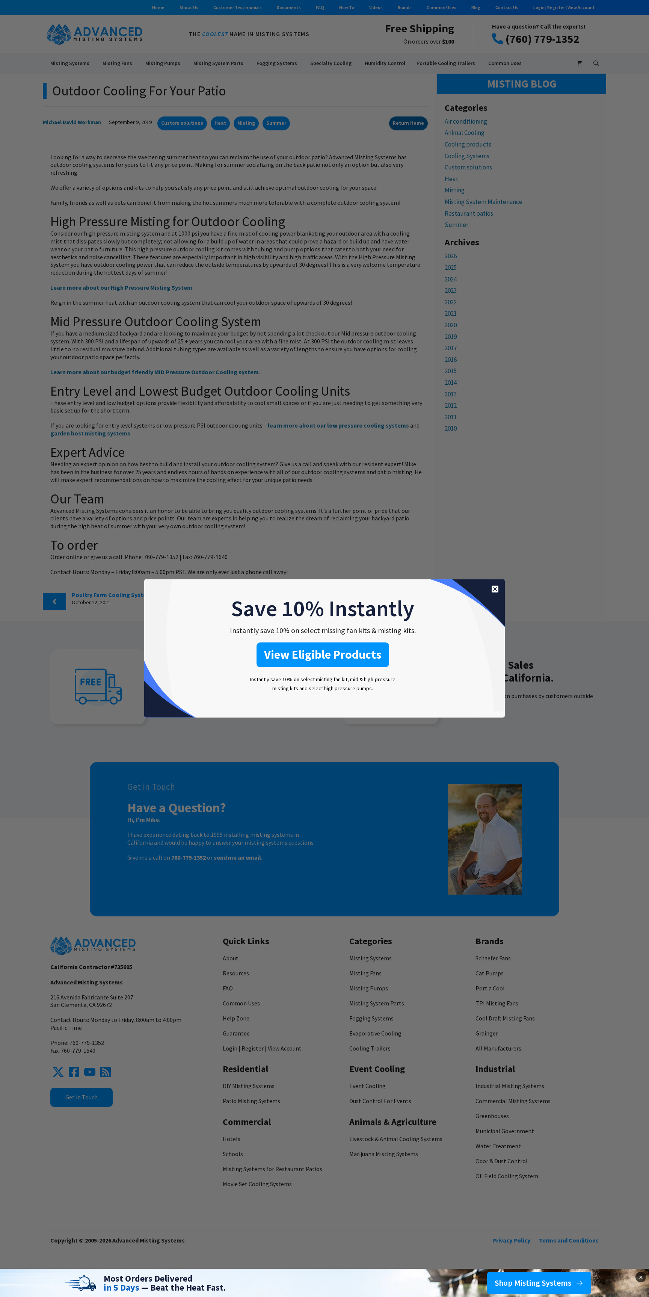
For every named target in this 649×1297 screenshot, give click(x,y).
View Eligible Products (323, 654)
